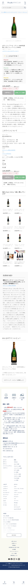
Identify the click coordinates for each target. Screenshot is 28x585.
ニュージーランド (17, 509)
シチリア (5, 498)
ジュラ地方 (16, 480)
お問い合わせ (14, 541)
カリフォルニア (17, 506)
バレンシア (16, 494)
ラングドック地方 (17, 474)
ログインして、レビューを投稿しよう (14, 380)
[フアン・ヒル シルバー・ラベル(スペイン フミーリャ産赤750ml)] (8, 255)
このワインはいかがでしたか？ (10, 51)
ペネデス (15, 490)
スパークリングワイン (7, 465)
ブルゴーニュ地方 (17, 466)
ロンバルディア (6, 492)
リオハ (15, 486)
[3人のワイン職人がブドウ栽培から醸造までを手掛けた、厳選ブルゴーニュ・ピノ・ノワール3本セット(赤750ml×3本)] (20, 255)
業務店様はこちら (14, 555)
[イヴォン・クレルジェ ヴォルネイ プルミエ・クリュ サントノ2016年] (8, 220)
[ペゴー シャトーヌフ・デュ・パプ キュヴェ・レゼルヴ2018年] (8, 238)
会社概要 (14, 549)
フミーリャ (16, 500)
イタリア (5, 484)
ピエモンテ (5, 488)
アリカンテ (16, 496)
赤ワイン (5, 461)
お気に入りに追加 (20, 92)
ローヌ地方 (16, 472)
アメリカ (15, 502)
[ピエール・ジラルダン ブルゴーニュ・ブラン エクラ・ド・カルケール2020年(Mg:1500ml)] (8, 203)
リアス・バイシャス (18, 492)
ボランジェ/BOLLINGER (8, 150)
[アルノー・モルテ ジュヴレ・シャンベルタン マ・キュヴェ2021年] (20, 220)
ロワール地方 (16, 470)
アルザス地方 (16, 478)
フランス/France (6, 153)
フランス (20, 12)
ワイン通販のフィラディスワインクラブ (9, 12)
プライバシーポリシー (14, 551)
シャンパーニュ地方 (18, 468)
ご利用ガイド (14, 543)
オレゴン (15, 504)
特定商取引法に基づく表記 (14, 547)
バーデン (5, 502)
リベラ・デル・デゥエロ (18, 488)
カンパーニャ (5, 494)
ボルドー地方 (16, 464)
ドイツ (4, 500)
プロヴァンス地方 (17, 476)
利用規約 (14, 545)
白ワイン (5, 463)
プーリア (5, 496)
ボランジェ (25, 12)
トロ (15, 498)
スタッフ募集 (14, 553)
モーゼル (5, 504)
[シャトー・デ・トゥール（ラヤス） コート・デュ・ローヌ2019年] (20, 238)
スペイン (15, 484)
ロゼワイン (5, 467)
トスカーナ (5, 486)
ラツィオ (5, 490)
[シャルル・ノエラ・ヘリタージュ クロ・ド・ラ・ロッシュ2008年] (20, 203)
